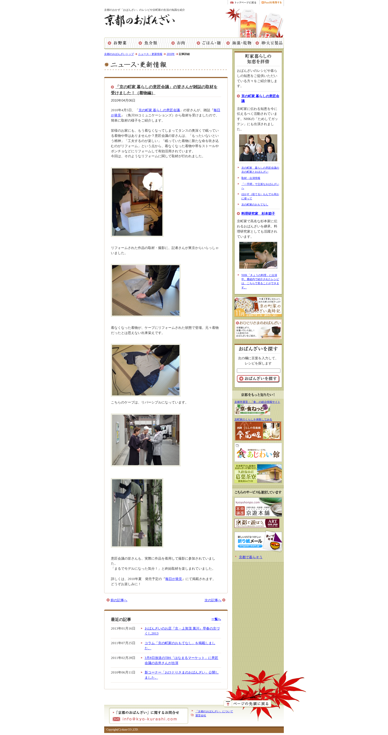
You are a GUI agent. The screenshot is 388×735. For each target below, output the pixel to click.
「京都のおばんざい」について (214, 711)
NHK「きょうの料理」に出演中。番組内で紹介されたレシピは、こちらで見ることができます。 (260, 281)
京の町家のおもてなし (254, 204)
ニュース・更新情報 (150, 54)
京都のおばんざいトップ (119, 54)
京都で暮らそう (250, 557)
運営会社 (200, 715)
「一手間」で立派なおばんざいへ (260, 186)
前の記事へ (118, 600)
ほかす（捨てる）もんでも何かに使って (260, 196)
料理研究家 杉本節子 (258, 213)
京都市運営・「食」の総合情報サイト (257, 401)
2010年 (171, 54)
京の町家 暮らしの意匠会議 (159, 110)
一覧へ (216, 619)
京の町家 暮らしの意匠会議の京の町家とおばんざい (260, 169)
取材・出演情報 (250, 178)
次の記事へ (213, 600)
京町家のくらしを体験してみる (253, 419)
